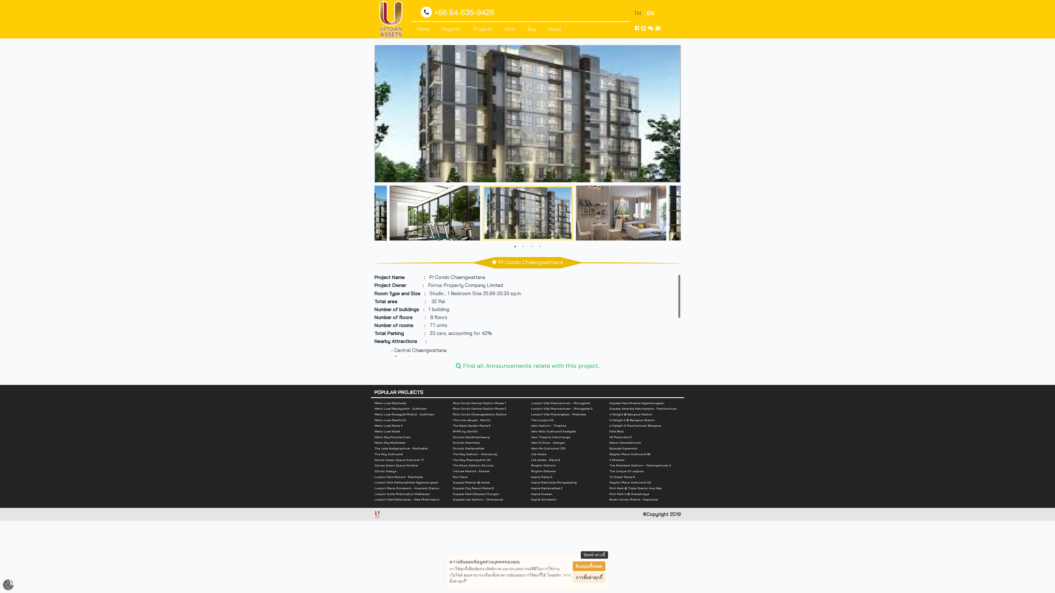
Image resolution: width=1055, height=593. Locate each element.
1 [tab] (515, 246)
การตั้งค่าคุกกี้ (589, 577)
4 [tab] (540, 246)
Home (423, 29)
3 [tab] (531, 246)
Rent (509, 29)
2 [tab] (523, 246)
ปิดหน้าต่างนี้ (594, 555)
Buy (532, 29)
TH (638, 13)
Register (451, 29)
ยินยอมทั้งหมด (589, 566)
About (554, 29)
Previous (370, 214)
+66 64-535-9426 (464, 12)
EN (650, 13)
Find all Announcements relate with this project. (530, 366)
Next (685, 214)
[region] (527, 315)
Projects (482, 29)
